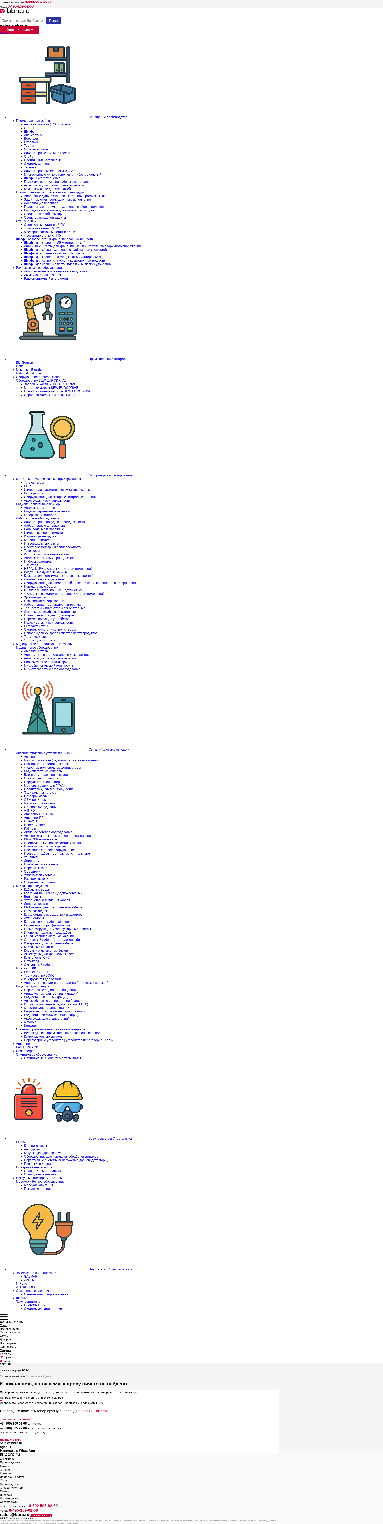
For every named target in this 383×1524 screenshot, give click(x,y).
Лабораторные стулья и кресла (47, 153)
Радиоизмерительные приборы (39, 504)
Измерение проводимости (43, 532)
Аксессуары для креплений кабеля (49, 954)
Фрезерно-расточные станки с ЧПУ (50, 232)
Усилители (31, 857)
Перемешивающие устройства (47, 619)
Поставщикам (8, 1343)
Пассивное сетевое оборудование (49, 850)
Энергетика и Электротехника (110, 1269)
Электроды (32, 565)
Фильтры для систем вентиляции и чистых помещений (64, 593)
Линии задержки (36, 903)
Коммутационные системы (43, 1036)
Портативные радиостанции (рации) (51, 990)
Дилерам (5, 1339)
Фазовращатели (36, 796)
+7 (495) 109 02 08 (13, 1423)
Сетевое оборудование (41, 807)
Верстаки (31, 138)
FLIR (27, 486)
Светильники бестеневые (43, 160)
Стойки (29, 156)
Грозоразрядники (36, 911)
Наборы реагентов (38, 561)
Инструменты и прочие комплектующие (53, 842)
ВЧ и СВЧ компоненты (40, 839)
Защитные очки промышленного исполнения (57, 199)
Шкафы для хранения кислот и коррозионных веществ (64, 260)
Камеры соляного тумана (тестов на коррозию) (58, 575)
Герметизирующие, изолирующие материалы (57, 929)
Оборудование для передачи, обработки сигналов (61, 1156)
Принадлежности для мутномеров (49, 615)
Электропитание (28, 1301)
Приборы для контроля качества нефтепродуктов (61, 633)
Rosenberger (25, 1051)
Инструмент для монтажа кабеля (48, 932)
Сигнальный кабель (38, 964)
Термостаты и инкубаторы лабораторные (54, 608)
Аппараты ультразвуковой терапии (50, 658)
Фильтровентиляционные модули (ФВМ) (53, 590)
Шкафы (29, 131)
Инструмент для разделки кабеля (48, 943)
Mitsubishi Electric (29, 369)
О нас (3, 1325)
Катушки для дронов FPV (42, 1153)
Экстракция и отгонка (40, 640)
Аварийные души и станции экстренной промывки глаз (64, 196)
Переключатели (35, 868)
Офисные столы (36, 149)
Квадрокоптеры (35, 1145)
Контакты (5, 1353)
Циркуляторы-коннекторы (43, 782)
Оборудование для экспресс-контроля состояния (60, 497)
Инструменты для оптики (42, 979)
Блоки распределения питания (47, 774)
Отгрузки (5, 1350)
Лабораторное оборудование (37, 518)
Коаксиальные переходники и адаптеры (53, 914)
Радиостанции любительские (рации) (51, 1015)
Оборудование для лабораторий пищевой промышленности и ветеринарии (80, 583)
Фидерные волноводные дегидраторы (52, 767)
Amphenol (23, 1043)
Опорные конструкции (40, 882)
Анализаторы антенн (39, 507)
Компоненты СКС (37, 957)
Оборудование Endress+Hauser (39, 377)
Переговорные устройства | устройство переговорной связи (68, 1040)
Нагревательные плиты (41, 543)
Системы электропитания (43, 1308)
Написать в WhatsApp (17, 1450)
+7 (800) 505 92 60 (13, 1428)
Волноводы (32, 896)
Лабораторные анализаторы (45, 525)
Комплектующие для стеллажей (47, 188)
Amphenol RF (34, 817)
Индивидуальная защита (42, 1170)
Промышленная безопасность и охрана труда (50, 192)
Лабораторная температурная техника (52, 604)
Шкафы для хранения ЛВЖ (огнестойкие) (54, 242)
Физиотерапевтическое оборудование (52, 669)
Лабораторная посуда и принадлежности (54, 522)
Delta (20, 366)
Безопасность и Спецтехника (110, 1138)
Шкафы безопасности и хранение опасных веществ (54, 239)
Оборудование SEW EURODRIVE (41, 380)
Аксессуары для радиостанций (47, 1018)
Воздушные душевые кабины (46, 572)
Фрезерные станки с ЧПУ (42, 235)
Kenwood (31, 1025)
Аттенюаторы (34, 918)
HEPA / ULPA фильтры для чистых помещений (58, 568)
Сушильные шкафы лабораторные (50, 611)
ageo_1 (5, 1447)
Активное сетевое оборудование (48, 832)
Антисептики (33, 135)
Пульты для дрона (37, 1163)
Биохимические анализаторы (45, 662)
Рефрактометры (36, 626)
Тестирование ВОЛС (39, 975)
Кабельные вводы (37, 889)
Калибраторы (34, 493)
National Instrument (29, 373)
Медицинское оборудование (37, 647)
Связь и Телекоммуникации (108, 749)
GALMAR (31, 1276)
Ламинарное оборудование (44, 579)
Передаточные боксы (40, 586)
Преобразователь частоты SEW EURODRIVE (57, 391)
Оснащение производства (107, 117)
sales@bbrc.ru (11, 1443)
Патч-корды (32, 961)
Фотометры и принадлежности (46, 554)
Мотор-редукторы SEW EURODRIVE (51, 387)
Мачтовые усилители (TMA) (44, 785)
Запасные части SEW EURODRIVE (50, 384)
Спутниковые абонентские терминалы (52, 1058)
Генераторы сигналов (40, 515)
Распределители (36, 878)
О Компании (8, 1458)
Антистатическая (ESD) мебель (47, 124)
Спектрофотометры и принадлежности (53, 547)
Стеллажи (31, 142)
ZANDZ (29, 1280)
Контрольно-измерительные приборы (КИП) (48, 479)
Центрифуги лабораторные (44, 601)
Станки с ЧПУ (26, 221)
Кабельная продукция (32, 886)
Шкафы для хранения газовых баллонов (54, 253)
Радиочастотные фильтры (43, 771)
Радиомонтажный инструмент (46, 278)
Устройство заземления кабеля (47, 900)
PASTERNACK (27, 1047)
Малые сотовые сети (39, 803)
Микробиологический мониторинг (48, 665)
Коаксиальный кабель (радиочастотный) (53, 893)
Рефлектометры (36, 972)
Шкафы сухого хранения (42, 178)
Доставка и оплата (11, 1321)
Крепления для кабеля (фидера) (48, 921)
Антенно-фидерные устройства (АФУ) (44, 753)
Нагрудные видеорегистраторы (39, 1178)
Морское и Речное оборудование (40, 1181)
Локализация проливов (41, 203)
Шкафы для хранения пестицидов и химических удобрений (68, 264)
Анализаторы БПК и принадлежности (51, 558)
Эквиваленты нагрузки (41, 792)
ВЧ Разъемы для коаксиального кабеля (53, 907)
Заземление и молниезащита (37, 1273)
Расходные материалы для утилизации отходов (59, 210)
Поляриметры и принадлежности (48, 622)
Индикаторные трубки (40, 536)
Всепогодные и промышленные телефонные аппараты (65, 1033)
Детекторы (32, 860)
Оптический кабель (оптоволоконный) (52, 939)
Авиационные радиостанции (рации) (51, 993)
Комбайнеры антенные (41, 864)
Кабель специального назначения (49, 936)
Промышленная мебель (33, 120)
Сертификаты (8, 1346)
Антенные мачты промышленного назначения (58, 835)
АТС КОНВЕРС (27, 1287)
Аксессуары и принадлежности (47, 500)
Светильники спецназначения (46, 1294)
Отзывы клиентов (10, 1332)
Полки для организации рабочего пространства (59, 181)
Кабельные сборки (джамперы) (47, 925)
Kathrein (30, 828)
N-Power (22, 1283)
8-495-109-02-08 (21, 6)
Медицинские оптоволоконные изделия (45, 644)
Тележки (30, 167)
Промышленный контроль (107, 359)
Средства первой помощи (43, 214)
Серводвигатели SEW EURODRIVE (50, 395)
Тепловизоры (34, 482)
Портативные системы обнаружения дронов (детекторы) (66, 1160)
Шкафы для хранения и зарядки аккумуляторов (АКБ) (63, 257)
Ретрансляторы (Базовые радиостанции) (54, 1011)
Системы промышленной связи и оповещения (50, 1029)
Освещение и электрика (33, 1290)
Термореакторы (35, 636)
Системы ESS (34, 1305)
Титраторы (32, 550)
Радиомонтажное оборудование (40, 267)
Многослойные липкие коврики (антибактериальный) (63, 174)
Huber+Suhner (34, 825)
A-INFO (29, 810)
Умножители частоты (39, 875)
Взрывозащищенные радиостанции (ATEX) (56, 1004)
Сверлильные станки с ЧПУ (44, 224)
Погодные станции (38, 1188)
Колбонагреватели (37, 540)
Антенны (30, 756)
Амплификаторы (36, 651)
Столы (29, 128)
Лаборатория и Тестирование (110, 475)
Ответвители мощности (41, 778)
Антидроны (32, 1149)
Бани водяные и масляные (44, 529)
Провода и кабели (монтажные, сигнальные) (57, 853)
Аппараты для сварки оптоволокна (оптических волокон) (66, 982)
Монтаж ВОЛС (26, 968)
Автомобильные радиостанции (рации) (53, 1000)
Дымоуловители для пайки (43, 275)
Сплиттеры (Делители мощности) (48, 789)
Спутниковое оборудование (36, 1054)
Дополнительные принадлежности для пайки (57, 271)
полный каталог (95, 1411)
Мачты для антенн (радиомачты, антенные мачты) (61, 760)
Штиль (21, 1298)
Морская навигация (38, 1185)
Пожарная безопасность (34, 1167)
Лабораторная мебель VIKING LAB (50, 171)
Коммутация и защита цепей (45, 846)
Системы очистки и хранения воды (50, 629)
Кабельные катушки (38, 947)
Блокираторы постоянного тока (47, 764)
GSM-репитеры (35, 799)
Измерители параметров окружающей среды (57, 489)
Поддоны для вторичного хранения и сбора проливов (64, 206)
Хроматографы (35, 597)
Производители (9, 1328)
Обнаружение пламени (41, 1174)
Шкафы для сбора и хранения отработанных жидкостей (65, 249)
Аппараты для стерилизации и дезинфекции (57, 654)
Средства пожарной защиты (45, 217)
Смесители (32, 871)
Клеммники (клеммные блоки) (46, 950)
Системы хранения (38, 163)
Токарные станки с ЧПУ (41, 228)
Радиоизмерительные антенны (47, 511)
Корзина (8, 1357)
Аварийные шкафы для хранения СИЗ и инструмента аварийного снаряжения (82, 246)
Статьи (4, 1335)
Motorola (30, 1022)
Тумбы (29, 145)
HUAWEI (30, 821)
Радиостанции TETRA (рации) (46, 997)
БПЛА (20, 1142)
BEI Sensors (25, 362)
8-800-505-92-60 (38, 2)
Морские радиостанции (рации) (47, 1007)
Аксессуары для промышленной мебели (54, 185)
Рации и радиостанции (32, 986)
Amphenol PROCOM (39, 814)
